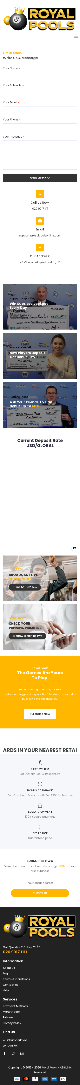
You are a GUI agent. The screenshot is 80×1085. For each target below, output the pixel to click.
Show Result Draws (28, 636)
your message (12, 137)
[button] (75, 36)
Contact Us (10, 985)
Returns (8, 1017)
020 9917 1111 (15, 952)
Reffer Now (16, 413)
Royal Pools (49, 1067)
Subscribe (40, 893)
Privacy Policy (12, 1023)
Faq (5, 973)
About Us (9, 968)
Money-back (11, 1012)
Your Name (10, 68)
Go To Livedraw (26, 587)
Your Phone (10, 120)
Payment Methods (15, 1006)
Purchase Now (40, 714)
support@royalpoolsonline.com (40, 235)
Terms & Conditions (16, 979)
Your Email (10, 102)
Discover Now (18, 314)
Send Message (40, 178)
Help (6, 990)
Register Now (18, 364)
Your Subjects (12, 85)
